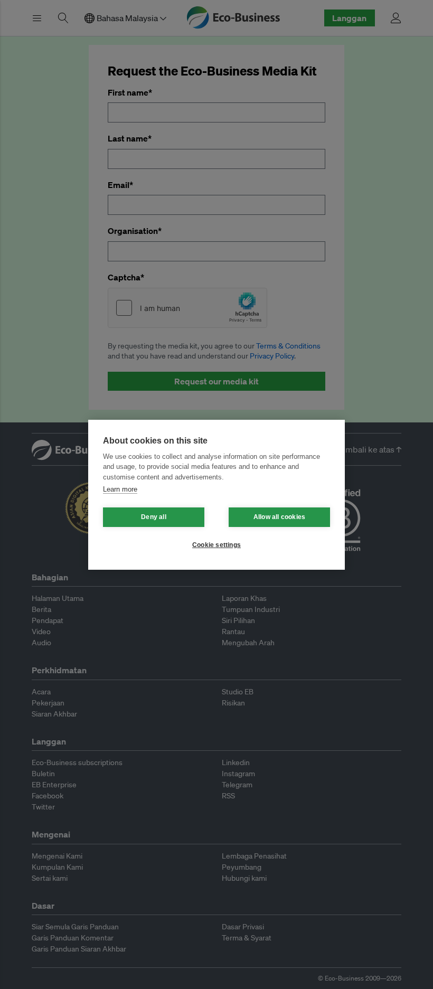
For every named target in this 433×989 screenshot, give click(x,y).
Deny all (153, 517)
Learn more (120, 489)
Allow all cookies (279, 517)
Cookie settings (216, 545)
